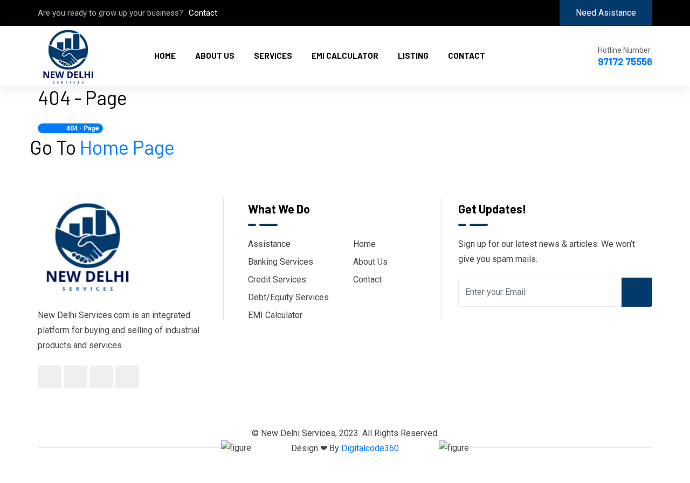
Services (273, 55)
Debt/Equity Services (288, 297)
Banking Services (280, 262)
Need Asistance (606, 13)
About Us (214, 55)
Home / (53, 128)
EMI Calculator (345, 55)
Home (165, 55)
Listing (413, 55)
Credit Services (277, 279)
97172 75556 (625, 61)
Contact (203, 13)
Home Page (127, 146)
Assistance (269, 244)
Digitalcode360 (370, 448)
